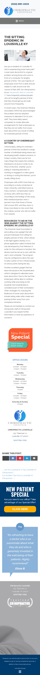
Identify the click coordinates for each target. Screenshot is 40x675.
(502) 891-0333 (20, 4)
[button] (20, 509)
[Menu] (20, 671)
